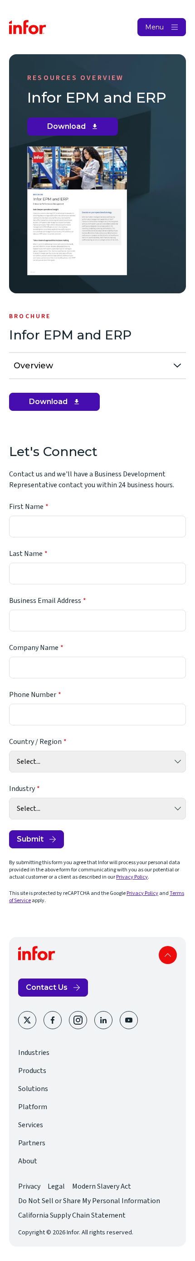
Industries (33, 1053)
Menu (154, 27)
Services (30, 1125)
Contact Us (47, 987)
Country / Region (35, 742)
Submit (30, 839)
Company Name (33, 648)
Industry (22, 789)
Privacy (29, 1186)
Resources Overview (75, 78)
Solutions (33, 1089)
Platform (32, 1107)
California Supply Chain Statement (72, 1215)
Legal (56, 1186)
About (27, 1161)
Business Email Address (45, 601)
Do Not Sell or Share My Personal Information (89, 1201)
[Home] (27, 27)
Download (76, 129)
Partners (31, 1143)
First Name (26, 507)
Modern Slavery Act (101, 1186)
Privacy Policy (132, 877)
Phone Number (32, 695)
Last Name (26, 554)
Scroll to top (168, 955)
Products (32, 1071)
